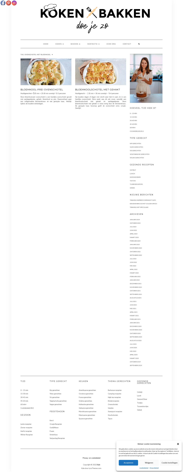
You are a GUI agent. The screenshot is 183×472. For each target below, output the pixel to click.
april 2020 (133, 355)
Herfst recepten (26, 431)
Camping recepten (114, 394)
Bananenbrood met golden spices (143, 204)
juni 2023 (133, 230)
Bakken (75, 44)
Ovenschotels (113, 404)
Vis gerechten (135, 151)
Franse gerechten (85, 397)
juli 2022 (133, 259)
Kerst (52, 420)
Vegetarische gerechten (139, 154)
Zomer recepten (26, 428)
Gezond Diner (135, 177)
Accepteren (128, 463)
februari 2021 (135, 319)
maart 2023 (134, 237)
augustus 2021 (135, 298)
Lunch (132, 174)
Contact (127, 44)
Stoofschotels (113, 415)
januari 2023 (135, 244)
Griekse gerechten (85, 401)
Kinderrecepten (113, 401)
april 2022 (133, 269)
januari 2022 (135, 280)
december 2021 (135, 283)
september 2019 (136, 365)
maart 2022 (134, 273)
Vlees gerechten (136, 147)
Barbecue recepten (115, 390)
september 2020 (136, 337)
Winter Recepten (27, 435)
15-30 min (133, 117)
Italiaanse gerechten (86, 408)
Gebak (132, 188)
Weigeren (149, 463)
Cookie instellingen (170, 463)
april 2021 (133, 312)
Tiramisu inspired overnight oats (143, 200)
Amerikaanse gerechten (87, 390)
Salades (111, 408)
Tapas (110, 419)
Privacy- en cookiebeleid (91, 458)
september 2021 (136, 294)
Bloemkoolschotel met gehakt (97, 89)
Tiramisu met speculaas (139, 207)
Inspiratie (92, 44)
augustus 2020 (135, 340)
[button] (178, 444)
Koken (59, 44)
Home (45, 44)
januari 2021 (135, 323)
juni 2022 (133, 262)
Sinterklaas (54, 435)
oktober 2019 (135, 362)
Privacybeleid (154, 468)
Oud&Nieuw (54, 428)
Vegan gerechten (137, 158)
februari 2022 (135, 276)
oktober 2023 (135, 223)
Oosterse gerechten (86, 394)
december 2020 (135, 326)
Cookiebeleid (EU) (137, 131)
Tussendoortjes (136, 184)
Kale (98, 465)
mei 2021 (133, 308)
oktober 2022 (135, 251)
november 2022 (136, 248)
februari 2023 (135, 241)
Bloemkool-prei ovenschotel (42, 89)
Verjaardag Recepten (57, 438)
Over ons (111, 44)
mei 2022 (133, 266)
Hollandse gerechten (86, 404)
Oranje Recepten (56, 424)
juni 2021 (133, 305)
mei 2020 (133, 351)
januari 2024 (135, 219)
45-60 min (133, 124)
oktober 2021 (135, 291)
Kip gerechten (135, 143)
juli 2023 (133, 227)
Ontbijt (133, 170)
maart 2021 (134, 315)
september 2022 (136, 255)
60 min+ (133, 127)
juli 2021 (133, 301)
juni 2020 (133, 347)
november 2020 (136, 330)
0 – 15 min (133, 113)
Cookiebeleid (144, 468)
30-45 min (133, 120)
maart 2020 (134, 358)
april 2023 (133, 234)
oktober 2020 (135, 333)
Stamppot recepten (115, 411)
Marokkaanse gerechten (87, 411)
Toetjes (133, 181)
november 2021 (136, 287)
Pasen (52, 431)
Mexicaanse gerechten (87, 415)
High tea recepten (114, 397)
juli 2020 (133, 344)
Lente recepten (26, 424)
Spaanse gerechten (85, 419)
